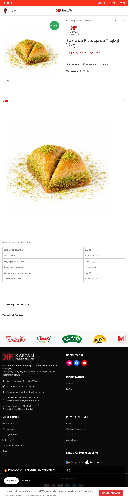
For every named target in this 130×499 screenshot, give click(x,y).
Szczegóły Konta (10, 433)
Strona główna (73, 20)
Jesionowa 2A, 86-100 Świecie (21, 385)
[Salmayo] (72, 338)
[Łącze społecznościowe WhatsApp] (12, 3)
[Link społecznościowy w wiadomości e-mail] (8, 3)
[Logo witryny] (63, 10)
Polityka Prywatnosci (76, 427)
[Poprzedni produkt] (116, 21)
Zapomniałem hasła (12, 444)
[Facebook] (77, 362)
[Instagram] (69, 362)
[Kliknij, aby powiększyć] (8, 80)
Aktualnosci (72, 438)
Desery (87, 20)
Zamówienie (8, 427)
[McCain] (100, 338)
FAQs (69, 387)
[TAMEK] (44, 338)
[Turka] (16, 338)
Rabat (5, 449)
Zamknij (26, 480)
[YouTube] (84, 362)
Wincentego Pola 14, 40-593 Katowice (25, 390)
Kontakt (70, 382)
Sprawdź (11, 480)
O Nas (69, 422)
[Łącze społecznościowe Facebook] (4, 3)
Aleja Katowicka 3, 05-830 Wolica (22, 379)
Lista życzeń (8, 438)
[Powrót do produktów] (119, 21)
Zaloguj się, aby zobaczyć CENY (83, 52)
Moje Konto (8, 422)
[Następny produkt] (123, 21)
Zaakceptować (111, 493)
